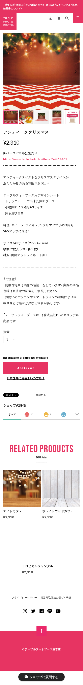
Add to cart (25, 368)
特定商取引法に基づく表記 (56, 597)
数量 (6, 332)
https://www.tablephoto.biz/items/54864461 (35, 159)
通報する (41, 395)
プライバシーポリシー (24, 597)
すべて (12, 414)
